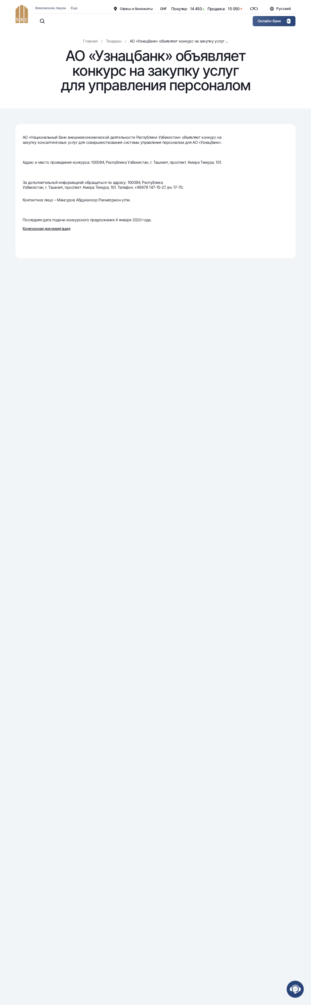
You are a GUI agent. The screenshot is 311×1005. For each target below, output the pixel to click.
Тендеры (113, 41)
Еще (74, 8)
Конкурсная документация (46, 228)
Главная (90, 41)
